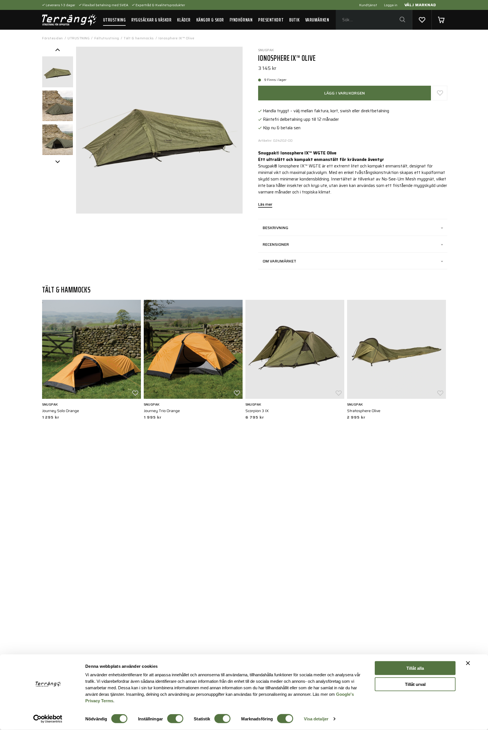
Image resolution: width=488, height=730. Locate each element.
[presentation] (57, 71)
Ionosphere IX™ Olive (176, 38)
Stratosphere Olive (363, 411)
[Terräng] (69, 19)
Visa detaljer (316, 718)
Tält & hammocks (139, 38)
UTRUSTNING (114, 20)
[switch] (175, 718)
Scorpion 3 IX (257, 411)
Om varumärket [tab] (279, 261)
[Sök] (402, 20)
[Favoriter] (422, 20)
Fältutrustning (106, 38)
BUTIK (294, 20)
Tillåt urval (415, 684)
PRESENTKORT (271, 20)
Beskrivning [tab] (275, 228)
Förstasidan (52, 38)
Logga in (390, 5)
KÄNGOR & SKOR (210, 20)
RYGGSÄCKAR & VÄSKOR (151, 20)
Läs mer (265, 204)
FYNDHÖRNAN (241, 20)
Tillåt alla (415, 668)
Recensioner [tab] (276, 244)
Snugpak (266, 50)
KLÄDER (183, 20)
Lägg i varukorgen (344, 93)
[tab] (57, 72)
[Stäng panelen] (468, 663)
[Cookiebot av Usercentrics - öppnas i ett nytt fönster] (48, 719)
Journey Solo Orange (60, 411)
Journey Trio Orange (162, 411)
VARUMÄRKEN (317, 20)
